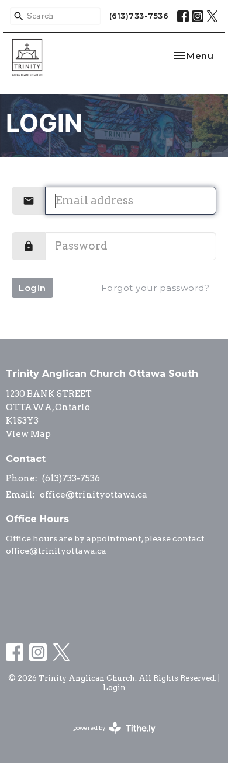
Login (32, 287)
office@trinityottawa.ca (93, 494)
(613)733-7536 (139, 15)
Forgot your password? (155, 287)
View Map (28, 434)
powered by (108, 737)
